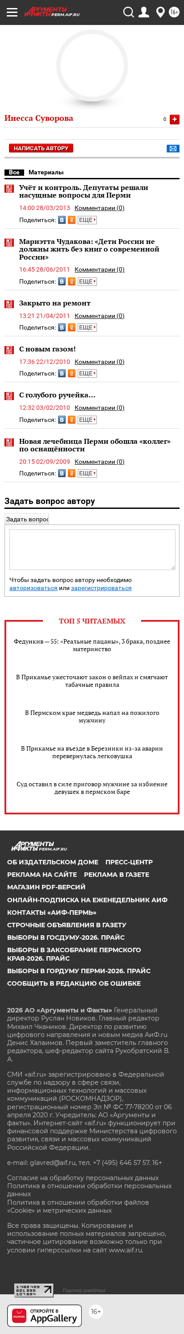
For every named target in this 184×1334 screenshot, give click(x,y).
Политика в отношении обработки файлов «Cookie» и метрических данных (78, 1206)
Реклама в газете (116, 875)
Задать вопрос (28, 519)
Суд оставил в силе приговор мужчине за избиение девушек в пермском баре (92, 787)
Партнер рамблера (84, 1290)
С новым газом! (47, 349)
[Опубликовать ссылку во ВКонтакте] (62, 220)
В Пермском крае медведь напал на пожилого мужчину (92, 716)
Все (14, 172)
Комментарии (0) (100, 207)
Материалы (46, 172)
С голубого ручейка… (57, 395)
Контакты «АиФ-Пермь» (51, 913)
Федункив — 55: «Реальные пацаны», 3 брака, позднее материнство (92, 645)
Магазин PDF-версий (46, 887)
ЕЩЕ (86, 219)
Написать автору (41, 148)
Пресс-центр (129, 862)
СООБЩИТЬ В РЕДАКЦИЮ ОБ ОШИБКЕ (74, 983)
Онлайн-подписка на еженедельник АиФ (87, 900)
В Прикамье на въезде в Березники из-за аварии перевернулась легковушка (92, 752)
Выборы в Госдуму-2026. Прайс (66, 937)
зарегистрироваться (101, 588)
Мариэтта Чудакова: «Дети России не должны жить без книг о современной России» (89, 249)
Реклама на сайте (42, 875)
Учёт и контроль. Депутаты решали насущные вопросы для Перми (83, 191)
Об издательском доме (52, 862)
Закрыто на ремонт (55, 303)
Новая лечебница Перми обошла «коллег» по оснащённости (95, 445)
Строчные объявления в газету (66, 925)
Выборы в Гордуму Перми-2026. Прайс (79, 971)
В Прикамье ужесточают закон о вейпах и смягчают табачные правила (92, 680)
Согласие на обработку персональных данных (83, 1178)
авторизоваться (33, 588)
